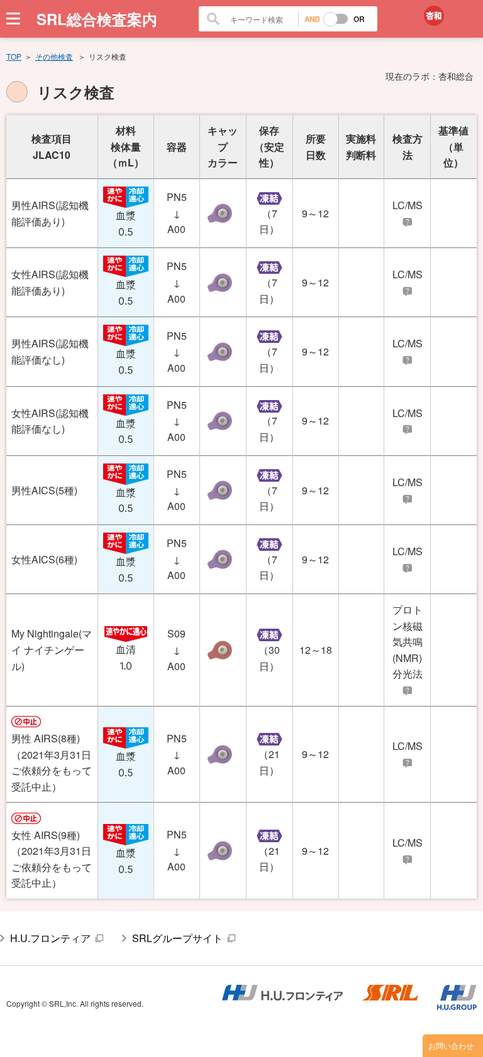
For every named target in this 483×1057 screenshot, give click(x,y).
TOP (13, 56)
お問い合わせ (451, 1045)
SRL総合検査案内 (96, 19)
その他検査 (54, 56)
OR (359, 18)
